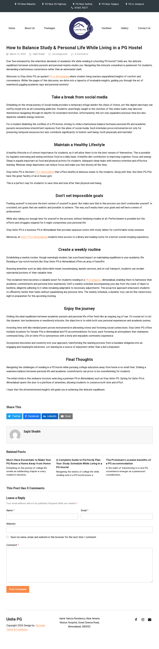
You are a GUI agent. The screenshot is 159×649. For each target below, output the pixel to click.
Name (10, 510)
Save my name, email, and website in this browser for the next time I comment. (54, 537)
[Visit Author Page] (15, 434)
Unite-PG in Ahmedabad (34, 237)
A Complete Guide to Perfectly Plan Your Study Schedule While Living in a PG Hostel (79, 463)
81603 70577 (81, 7)
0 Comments (81, 54)
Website (11, 523)
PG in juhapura (92, 279)
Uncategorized (59, 54)
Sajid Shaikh (39, 54)
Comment (12, 545)
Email (84, 510)
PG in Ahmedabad (58, 76)
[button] (14, 416)
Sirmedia (40, 625)
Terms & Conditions (17, 629)
